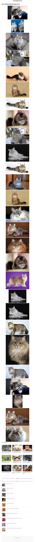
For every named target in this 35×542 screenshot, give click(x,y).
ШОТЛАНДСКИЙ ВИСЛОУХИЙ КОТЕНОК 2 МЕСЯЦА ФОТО (14, 518)
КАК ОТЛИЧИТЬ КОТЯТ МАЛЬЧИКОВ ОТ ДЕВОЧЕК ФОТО (14, 528)
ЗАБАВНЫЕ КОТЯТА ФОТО (10, 503)
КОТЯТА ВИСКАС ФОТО (10, 483)
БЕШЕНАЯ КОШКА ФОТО (10, 493)
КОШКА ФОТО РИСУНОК (10, 488)
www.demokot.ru (17, 0)
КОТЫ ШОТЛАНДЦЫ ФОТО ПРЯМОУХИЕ (12, 513)
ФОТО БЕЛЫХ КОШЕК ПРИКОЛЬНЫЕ (12, 523)
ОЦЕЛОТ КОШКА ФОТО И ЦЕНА (11, 498)
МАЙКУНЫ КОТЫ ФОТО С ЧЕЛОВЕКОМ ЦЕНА (13, 508)
